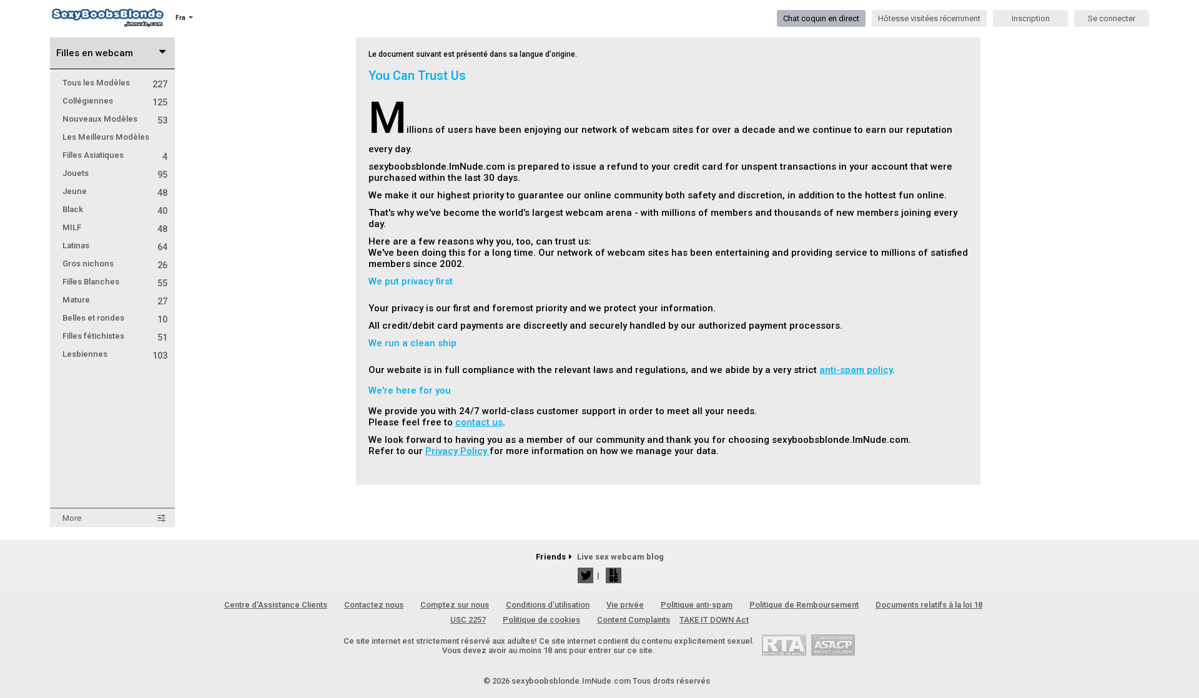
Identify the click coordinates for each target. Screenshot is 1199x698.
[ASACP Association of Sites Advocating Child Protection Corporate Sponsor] (832, 645)
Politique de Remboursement (804, 604)
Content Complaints (633, 619)
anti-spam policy (855, 370)
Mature (114, 299)
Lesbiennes (114, 354)
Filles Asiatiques (114, 155)
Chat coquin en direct (821, 18)
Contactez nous (373, 604)
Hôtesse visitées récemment (929, 18)
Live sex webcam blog (620, 556)
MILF (114, 227)
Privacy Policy (457, 451)
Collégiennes (114, 100)
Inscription (1031, 18)
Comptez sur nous (454, 604)
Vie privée (625, 604)
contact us (479, 422)
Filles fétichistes (114, 336)
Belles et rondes (114, 317)
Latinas (114, 245)
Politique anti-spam (697, 604)
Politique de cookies (541, 619)
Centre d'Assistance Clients (275, 604)
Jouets (114, 173)
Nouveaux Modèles (114, 119)
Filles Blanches (114, 281)
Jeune (114, 191)
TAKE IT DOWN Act (714, 619)
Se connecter (1111, 18)
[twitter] (585, 575)
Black (114, 209)
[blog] (613, 575)
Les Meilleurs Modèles (105, 137)
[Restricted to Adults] (784, 645)
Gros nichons (114, 263)
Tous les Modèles (114, 82)
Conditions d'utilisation (548, 604)
